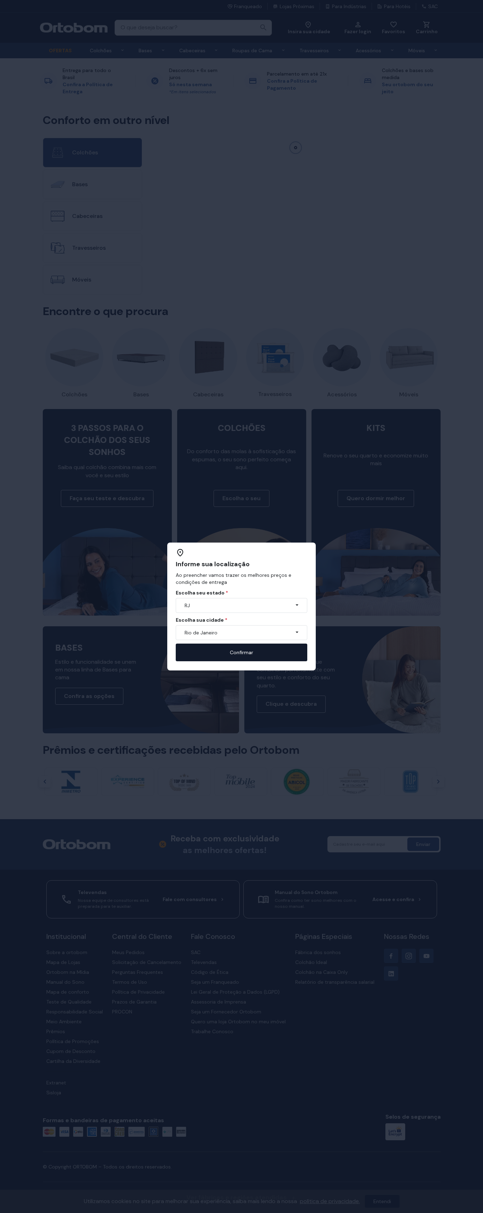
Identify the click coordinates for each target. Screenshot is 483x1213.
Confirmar (241, 652)
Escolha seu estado (202, 593)
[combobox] (241, 605)
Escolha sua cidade (201, 620)
